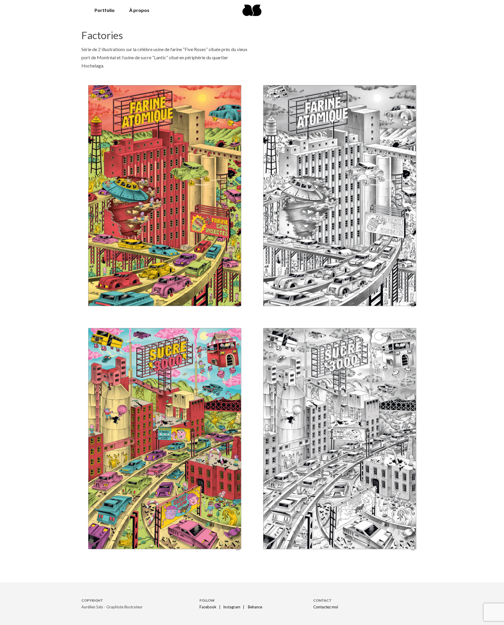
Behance (255, 607)
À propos (139, 10)
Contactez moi (325, 607)
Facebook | (211, 607)
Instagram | (235, 607)
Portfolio (104, 10)
